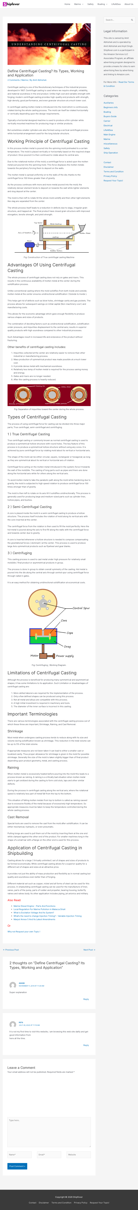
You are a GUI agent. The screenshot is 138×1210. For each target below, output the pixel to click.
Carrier (107, 121)
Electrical (108, 125)
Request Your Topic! (113, 180)
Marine (77, 4)
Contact (107, 162)
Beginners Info (111, 107)
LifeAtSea (115, 4)
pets (21, 1022)
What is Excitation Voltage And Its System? (34, 912)
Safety (90, 4)
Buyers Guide (110, 116)
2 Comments (14, 80)
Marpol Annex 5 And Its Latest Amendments (34, 919)
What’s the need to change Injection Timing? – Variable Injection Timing (48, 916)
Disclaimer (109, 167)
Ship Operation (111, 152)
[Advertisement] (49, 1097)
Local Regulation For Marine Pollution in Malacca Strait (39, 909)
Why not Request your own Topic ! (24, 931)
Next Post (89, 949)
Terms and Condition (114, 171)
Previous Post (11, 949)
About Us (129, 4)
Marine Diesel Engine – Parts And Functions (34, 906)
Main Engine (109, 134)
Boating (101, 4)
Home (67, 4)
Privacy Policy (110, 176)
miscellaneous (110, 143)
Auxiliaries (109, 102)
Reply (86, 999)
